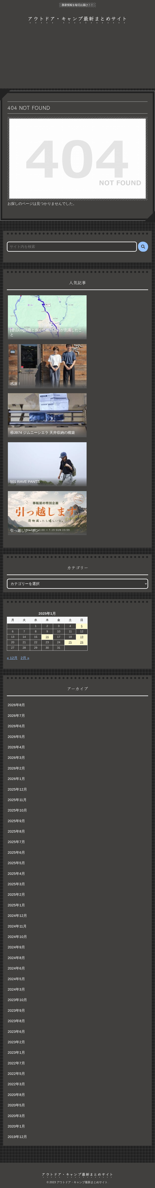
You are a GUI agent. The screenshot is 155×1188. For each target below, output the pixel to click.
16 (47, 636)
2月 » (25, 658)
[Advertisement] (77, 60)
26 (81, 642)
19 (81, 636)
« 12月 (12, 658)
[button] (143, 247)
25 (70, 642)
